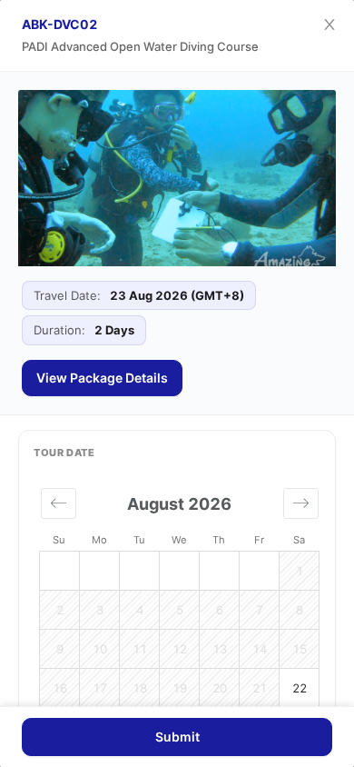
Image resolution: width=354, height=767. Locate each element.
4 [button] (139, 610)
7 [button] (259, 610)
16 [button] (60, 688)
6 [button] (219, 610)
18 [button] (140, 688)
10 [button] (100, 649)
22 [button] (299, 688)
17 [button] (100, 688)
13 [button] (219, 649)
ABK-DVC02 (60, 24)
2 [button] (60, 610)
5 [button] (179, 610)
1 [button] (299, 570)
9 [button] (60, 649)
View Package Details (102, 377)
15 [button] (299, 649)
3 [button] (99, 610)
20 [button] (219, 688)
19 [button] (179, 688)
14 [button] (259, 649)
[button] (58, 503)
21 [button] (259, 688)
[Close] (329, 24)
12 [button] (179, 649)
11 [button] (140, 649)
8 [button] (299, 610)
